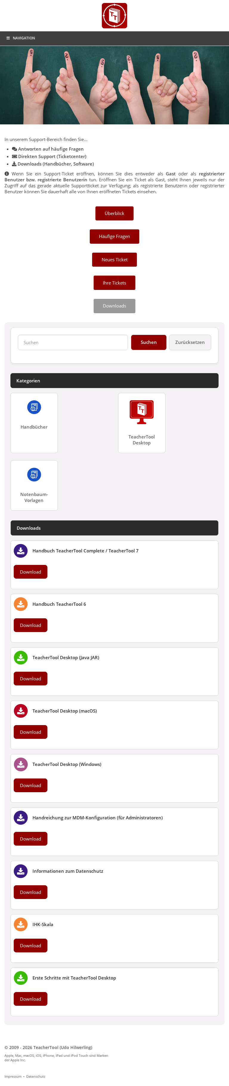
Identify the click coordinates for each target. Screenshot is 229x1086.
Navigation (24, 38)
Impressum (12, 1076)
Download (30, 572)
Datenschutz (35, 1076)
